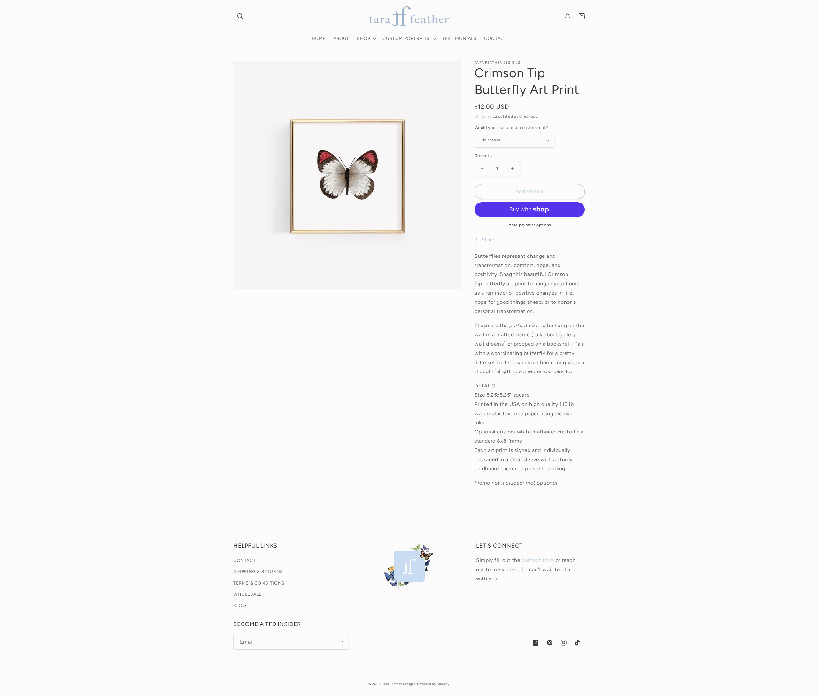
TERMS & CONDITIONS (259, 583)
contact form (538, 560)
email (516, 569)
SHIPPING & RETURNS (258, 571)
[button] (240, 16)
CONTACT (244, 560)
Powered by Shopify (433, 684)
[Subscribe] (341, 642)
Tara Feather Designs (399, 684)
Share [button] (488, 239)
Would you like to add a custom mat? (511, 127)
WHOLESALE (247, 594)
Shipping (483, 116)
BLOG (239, 605)
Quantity (483, 155)
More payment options (529, 225)
